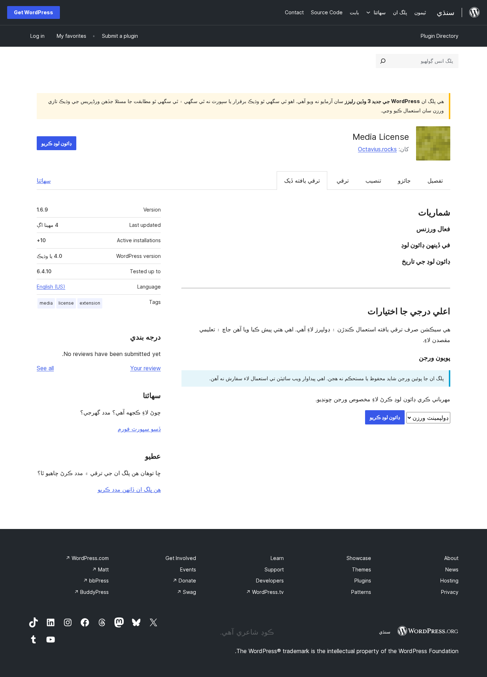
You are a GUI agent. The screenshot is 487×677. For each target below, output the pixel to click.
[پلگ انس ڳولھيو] (383, 61)
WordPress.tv (265, 592)
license (66, 303)
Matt (100, 569)
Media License (381, 137)
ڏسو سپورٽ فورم (139, 428)
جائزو (404, 180)
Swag (186, 592)
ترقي (343, 180)
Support (274, 569)
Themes (361, 569)
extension (90, 303)
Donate (184, 580)
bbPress (96, 580)
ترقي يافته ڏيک (302, 180)
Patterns (361, 592)
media (46, 303)
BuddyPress (91, 592)
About (451, 558)
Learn (277, 558)
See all (45, 368)
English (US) (51, 287)
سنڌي (384, 632)
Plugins (362, 580)
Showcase (359, 558)
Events (188, 569)
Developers (270, 580)
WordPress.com (87, 558)
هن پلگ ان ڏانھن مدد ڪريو (129, 489)
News (451, 569)
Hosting (449, 580)
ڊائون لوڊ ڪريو (56, 143)
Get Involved (180, 558)
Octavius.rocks (377, 149)
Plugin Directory (439, 36)
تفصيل (435, 180)
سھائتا (44, 180)
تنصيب (373, 180)
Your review (145, 368)
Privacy (449, 592)
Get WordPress (33, 12)
